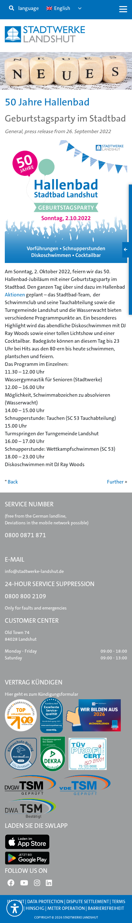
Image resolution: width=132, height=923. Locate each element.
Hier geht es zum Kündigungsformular (41, 694)
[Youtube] (24, 884)
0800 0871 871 (25, 535)
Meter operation (66, 908)
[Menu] (123, 9)
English (61, 8)
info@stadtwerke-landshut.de (34, 571)
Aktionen (15, 294)
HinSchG (35, 908)
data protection (45, 901)
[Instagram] (37, 884)
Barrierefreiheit (106, 908)
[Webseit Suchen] (11, 8)
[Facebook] (11, 884)
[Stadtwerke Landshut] (45, 34)
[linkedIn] (48, 884)
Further (115, 481)
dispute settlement (87, 901)
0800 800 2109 (25, 596)
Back (13, 481)
